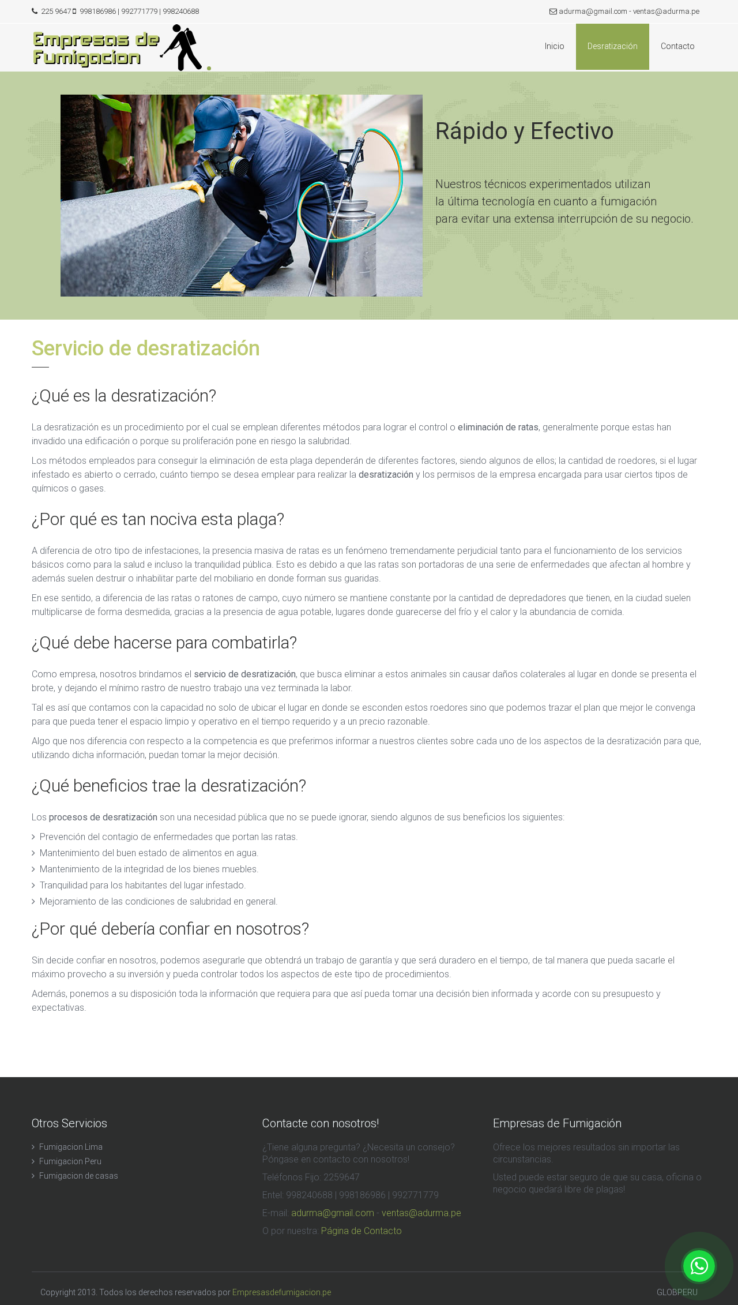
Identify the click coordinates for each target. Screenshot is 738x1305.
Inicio (554, 46)
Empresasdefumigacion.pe (281, 1292)
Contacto (678, 46)
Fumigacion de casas (78, 1175)
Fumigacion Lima (71, 1147)
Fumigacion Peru (70, 1161)
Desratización (613, 46)
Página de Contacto (361, 1230)
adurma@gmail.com (593, 11)
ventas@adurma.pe (666, 11)
